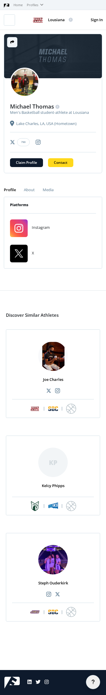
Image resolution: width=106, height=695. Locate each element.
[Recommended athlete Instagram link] (57, 391)
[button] (12, 42)
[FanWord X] (36, 683)
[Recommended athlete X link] (48, 391)
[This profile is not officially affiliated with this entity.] (71, 20)
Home (18, 5)
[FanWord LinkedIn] (28, 683)
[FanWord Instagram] (45, 683)
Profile (10, 189)
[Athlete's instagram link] (38, 142)
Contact (60, 162)
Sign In (97, 19)
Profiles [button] (33, 5)
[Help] (93, 682)
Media (48, 189)
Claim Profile (26, 162)
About (29, 189)
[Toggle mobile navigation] (9, 20)
